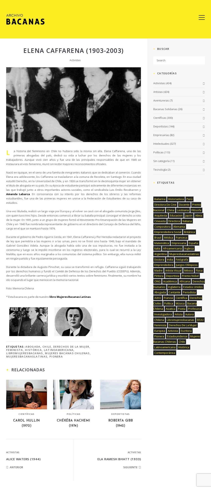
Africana (184, 281)
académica (170, 281)
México (188, 270)
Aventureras (161, 100)
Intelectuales (161, 144)
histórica (33, 350)
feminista (14, 350)
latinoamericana (59, 350)
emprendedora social (167, 232)
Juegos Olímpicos (187, 265)
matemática (161, 243)
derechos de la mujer (71, 346)
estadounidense (177, 336)
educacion (176, 215)
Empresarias (161, 135)
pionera (56, 356)
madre (158, 270)
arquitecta (160, 215)
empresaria (179, 243)
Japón (188, 215)
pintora (158, 276)
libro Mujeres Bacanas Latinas (70, 297)
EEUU (200, 320)
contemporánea (164, 353)
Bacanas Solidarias (165, 109)
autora (189, 314)
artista (179, 314)
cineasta (160, 221)
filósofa (196, 210)
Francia (168, 298)
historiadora (176, 199)
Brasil (157, 237)
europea (159, 331)
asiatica (170, 309)
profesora (194, 309)
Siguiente (130, 467)
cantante (174, 292)
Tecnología (160, 169)
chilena (159, 320)
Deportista (172, 276)
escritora (186, 331)
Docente (184, 204)
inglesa (189, 248)
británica (189, 232)
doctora (159, 259)
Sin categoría (161, 161)
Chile (46, 346)
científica (181, 298)
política (168, 303)
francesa (181, 237)
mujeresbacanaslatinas (26, 356)
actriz (157, 298)
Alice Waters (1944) (23, 459)
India (170, 259)
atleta (198, 215)
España (193, 243)
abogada (32, 346)
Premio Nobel (190, 276)
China (170, 210)
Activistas (75, 60)
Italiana (187, 221)
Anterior (16, 467)
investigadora (163, 314)
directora (174, 221)
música (180, 303)
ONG (157, 281)
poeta (181, 309)
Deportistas (120, 414)
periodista (189, 292)
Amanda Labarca (18, 194)
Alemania (179, 226)
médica (168, 237)
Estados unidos (193, 287)
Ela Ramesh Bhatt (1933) (119, 459)
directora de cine (165, 204)
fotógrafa (182, 259)
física (199, 270)
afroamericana (172, 248)
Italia (157, 248)
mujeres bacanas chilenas (67, 353)
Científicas (26, 414)
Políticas (74, 414)
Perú (189, 199)
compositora (162, 226)
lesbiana (183, 210)
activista (173, 331)
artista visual (173, 270)
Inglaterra (174, 287)
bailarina (159, 199)
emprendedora (163, 265)
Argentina (160, 254)
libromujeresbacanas (24, 353)
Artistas (158, 92)
